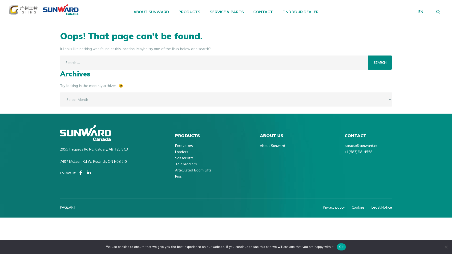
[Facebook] (80, 173)
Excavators (184, 145)
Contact (263, 11)
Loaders (181, 152)
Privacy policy (334, 207)
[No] (446, 247)
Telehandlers (186, 164)
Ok (341, 247)
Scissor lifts (184, 158)
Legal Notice (381, 207)
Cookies (358, 207)
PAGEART (68, 207)
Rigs (178, 176)
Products (189, 11)
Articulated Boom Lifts (193, 170)
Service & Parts (227, 11)
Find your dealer (300, 11)
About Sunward (151, 11)
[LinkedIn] (88, 173)
